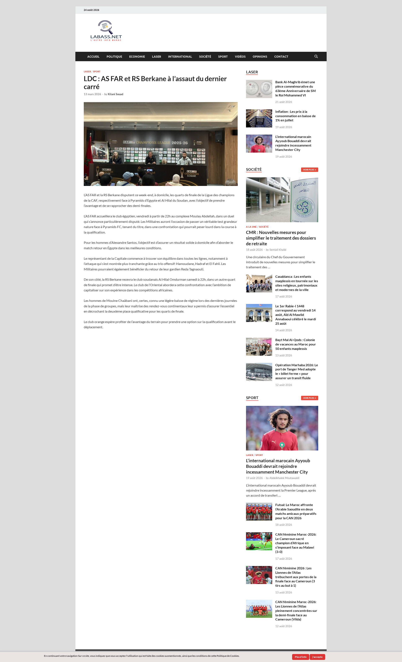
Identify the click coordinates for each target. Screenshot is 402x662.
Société (205, 56)
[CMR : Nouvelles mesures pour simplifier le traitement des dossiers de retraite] (282, 180)
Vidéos (240, 56)
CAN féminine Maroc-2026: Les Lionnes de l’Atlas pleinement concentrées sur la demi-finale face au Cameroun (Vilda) (296, 610)
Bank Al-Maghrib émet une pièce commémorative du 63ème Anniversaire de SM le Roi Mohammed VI (295, 88)
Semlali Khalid (277, 249)
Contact (281, 56)
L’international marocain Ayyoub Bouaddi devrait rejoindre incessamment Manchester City (293, 143)
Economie (137, 56)
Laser (156, 56)
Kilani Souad (115, 94)
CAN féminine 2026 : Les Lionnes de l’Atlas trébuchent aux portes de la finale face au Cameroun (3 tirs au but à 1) (295, 576)
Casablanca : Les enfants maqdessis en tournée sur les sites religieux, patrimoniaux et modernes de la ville (296, 282)
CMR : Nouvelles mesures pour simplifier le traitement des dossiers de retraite (281, 238)
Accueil (93, 56)
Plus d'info (301, 656)
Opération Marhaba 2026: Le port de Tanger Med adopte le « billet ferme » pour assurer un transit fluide (296, 371)
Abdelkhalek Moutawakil (284, 478)
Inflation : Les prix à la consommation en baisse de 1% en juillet (295, 115)
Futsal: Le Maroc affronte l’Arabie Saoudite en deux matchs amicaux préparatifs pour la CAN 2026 (295, 511)
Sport (223, 56)
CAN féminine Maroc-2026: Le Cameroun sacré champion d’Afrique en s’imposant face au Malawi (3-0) (295, 543)
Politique (114, 56)
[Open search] (316, 56)
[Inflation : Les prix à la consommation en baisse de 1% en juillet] (259, 112)
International (180, 56)
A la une (251, 226)
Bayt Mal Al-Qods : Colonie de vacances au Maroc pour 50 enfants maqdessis (295, 344)
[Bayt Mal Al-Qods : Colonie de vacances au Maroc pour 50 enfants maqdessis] (259, 340)
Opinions (260, 56)
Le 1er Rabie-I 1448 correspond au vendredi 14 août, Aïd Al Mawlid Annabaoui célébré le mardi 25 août (295, 314)
